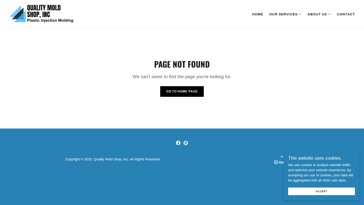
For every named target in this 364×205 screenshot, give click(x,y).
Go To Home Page (182, 91)
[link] (41, 13)
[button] (285, 14)
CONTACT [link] (346, 14)
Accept (321, 191)
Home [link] (257, 14)
